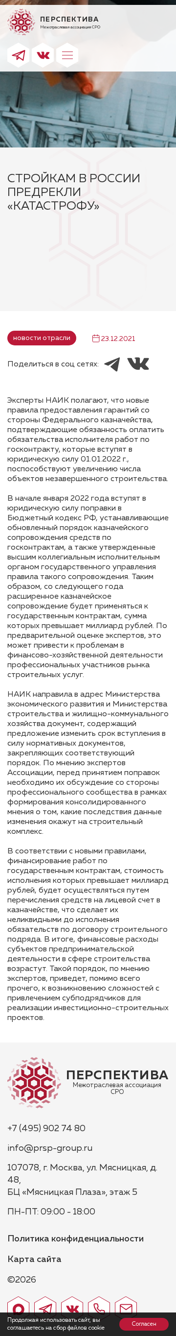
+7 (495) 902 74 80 (46, 1128)
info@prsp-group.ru (49, 1148)
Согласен (144, 1324)
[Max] (18, 1308)
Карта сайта (34, 1259)
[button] (67, 55)
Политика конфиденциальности (75, 1239)
